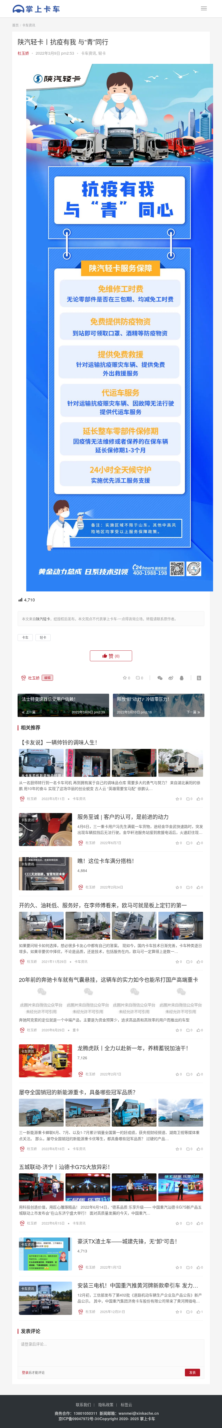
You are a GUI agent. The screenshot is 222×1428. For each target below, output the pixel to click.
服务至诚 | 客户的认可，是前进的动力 (123, 817)
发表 (192, 1372)
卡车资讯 (88, 53)
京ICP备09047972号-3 (77, 1418)
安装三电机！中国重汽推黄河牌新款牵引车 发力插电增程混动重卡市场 (137, 1285)
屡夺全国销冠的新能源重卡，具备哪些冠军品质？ (78, 1092)
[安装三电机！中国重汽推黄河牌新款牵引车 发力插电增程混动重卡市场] (45, 1298)
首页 (15, 25)
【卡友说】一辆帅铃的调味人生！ (59, 742)
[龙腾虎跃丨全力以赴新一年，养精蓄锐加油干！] (45, 1060)
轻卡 (102, 53)
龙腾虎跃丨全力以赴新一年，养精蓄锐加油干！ (134, 1048)
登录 (25, 1372)
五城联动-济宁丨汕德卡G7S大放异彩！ (66, 1167)
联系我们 (83, 1404)
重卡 (76, 1030)
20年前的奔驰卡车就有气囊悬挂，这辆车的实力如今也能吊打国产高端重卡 (108, 979)
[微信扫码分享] (160, 677)
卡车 (25, 637)
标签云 (126, 1404)
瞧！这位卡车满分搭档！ (107, 861)
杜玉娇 (23, 53)
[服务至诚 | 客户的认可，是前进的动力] (45, 829)
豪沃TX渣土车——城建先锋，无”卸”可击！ (128, 1241)
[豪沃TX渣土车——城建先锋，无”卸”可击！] (45, 1254)
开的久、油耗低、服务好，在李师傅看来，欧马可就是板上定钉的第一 (103, 905)
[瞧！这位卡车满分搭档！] (45, 873)
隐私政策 (105, 1404)
